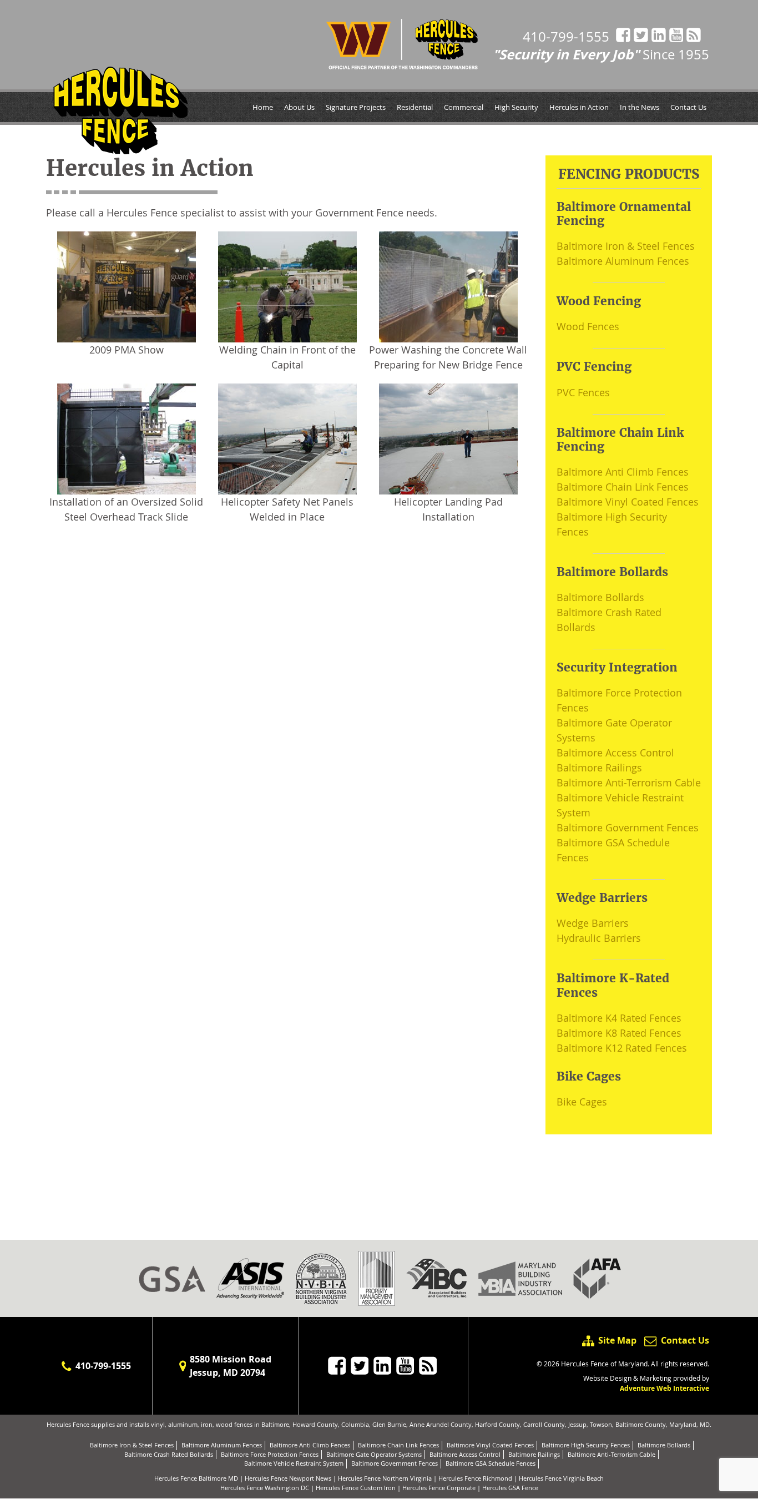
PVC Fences (583, 392)
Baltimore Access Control (615, 752)
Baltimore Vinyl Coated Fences (628, 501)
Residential (415, 107)
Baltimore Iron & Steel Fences (626, 246)
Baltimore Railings (599, 767)
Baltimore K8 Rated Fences (619, 1032)
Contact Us (688, 107)
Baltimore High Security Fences (586, 1445)
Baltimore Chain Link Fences (623, 486)
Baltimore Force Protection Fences (270, 1454)
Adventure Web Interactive (664, 1388)
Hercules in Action (579, 107)
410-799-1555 (566, 37)
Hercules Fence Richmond (475, 1478)
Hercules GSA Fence (510, 1487)
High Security (516, 107)
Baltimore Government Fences (628, 827)
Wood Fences (588, 326)
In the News (639, 107)
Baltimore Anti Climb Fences (623, 471)
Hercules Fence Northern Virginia (385, 1478)
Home (262, 107)
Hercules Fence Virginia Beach (561, 1478)
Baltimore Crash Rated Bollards (168, 1454)
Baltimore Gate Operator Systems (374, 1454)
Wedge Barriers (593, 923)
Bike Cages (582, 1101)
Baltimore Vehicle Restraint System (293, 1463)
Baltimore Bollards (600, 597)
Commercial (463, 107)
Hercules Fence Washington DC (264, 1487)
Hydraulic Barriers (599, 938)
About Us (299, 107)
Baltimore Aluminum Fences (623, 261)
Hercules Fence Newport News (288, 1478)
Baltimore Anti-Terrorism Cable (629, 782)
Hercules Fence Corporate (439, 1487)
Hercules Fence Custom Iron (356, 1487)
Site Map (617, 1340)
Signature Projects (356, 107)
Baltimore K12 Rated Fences (622, 1047)
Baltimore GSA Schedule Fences (490, 1463)
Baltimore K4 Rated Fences (619, 1017)
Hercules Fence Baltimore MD (196, 1478)
